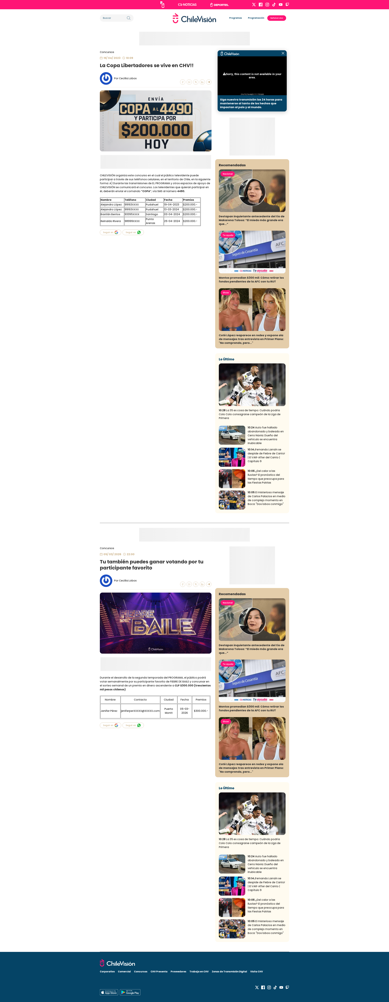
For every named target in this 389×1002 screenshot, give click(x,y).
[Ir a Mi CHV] (162, 4)
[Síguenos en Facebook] (260, 4)
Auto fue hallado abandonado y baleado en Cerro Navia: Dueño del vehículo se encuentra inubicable (266, 435)
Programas (235, 17)
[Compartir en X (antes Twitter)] (195, 82)
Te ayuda (228, 235)
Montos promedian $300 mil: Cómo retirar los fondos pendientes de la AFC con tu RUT (251, 279)
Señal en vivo (276, 18)
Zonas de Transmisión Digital (229, 971)
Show (226, 292)
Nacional (228, 173)
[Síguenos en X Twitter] (254, 4)
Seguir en (108, 232)
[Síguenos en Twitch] (287, 4)
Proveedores (178, 971)
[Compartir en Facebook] (182, 82)
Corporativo (107, 971)
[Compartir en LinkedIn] (202, 82)
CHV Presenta (159, 971)
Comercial (124, 971)
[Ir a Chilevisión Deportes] (219, 5)
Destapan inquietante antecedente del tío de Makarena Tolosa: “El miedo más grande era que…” (251, 220)
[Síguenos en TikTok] (274, 4)
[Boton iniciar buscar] (129, 18)
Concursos (107, 52)
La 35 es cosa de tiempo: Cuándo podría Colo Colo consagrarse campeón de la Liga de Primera (250, 414)
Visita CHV (256, 971)
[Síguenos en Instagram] (267, 4)
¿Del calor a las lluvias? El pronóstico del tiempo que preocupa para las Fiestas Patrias (266, 476)
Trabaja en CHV (199, 971)
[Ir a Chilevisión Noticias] (187, 4)
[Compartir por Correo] (209, 82)
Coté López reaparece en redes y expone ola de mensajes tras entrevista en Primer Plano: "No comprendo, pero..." (251, 339)
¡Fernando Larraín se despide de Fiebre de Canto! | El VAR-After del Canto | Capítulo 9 (266, 455)
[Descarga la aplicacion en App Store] (130, 992)
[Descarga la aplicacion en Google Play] (109, 992)
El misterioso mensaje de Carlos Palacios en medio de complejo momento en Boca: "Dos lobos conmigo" (266, 498)
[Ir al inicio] (194, 18)
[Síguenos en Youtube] (280, 4)
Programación (256, 17)
